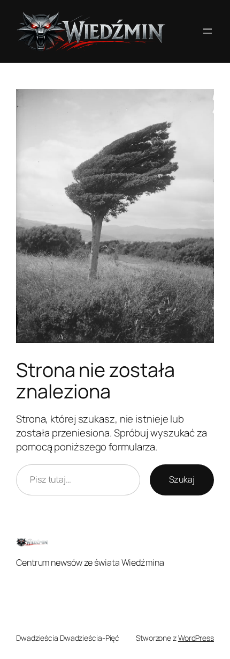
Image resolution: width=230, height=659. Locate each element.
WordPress (196, 638)
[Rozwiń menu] (207, 31)
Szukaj (182, 479)
